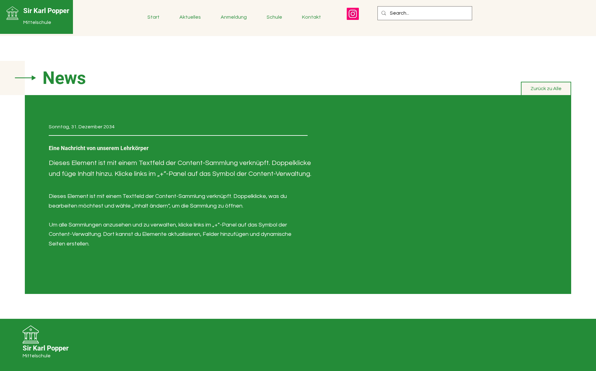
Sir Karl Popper (46, 11)
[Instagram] (353, 14)
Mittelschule (37, 22)
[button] (195, 17)
